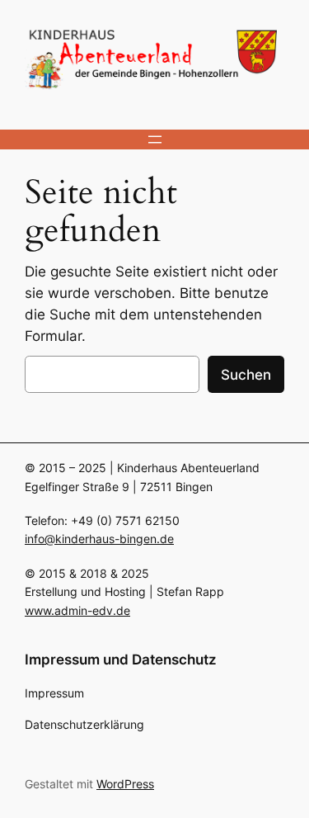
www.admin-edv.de (77, 610)
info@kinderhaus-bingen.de (99, 539)
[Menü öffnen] (155, 139)
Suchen (246, 374)
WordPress (125, 784)
